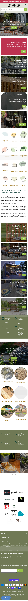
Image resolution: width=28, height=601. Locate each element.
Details (8, 332)
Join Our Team (21, 591)
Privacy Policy (7, 594)
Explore (14, 357)
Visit (14, 483)
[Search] (25, 9)
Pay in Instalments (20, 594)
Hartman (7, 199)
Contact (8, 591)
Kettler (2, 199)
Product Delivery (7, 592)
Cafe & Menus (14, 591)
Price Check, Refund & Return (17, 592)
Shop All (14, 27)
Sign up (20, 570)
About (4, 591)
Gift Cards (13, 594)
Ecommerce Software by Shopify (14, 597)
